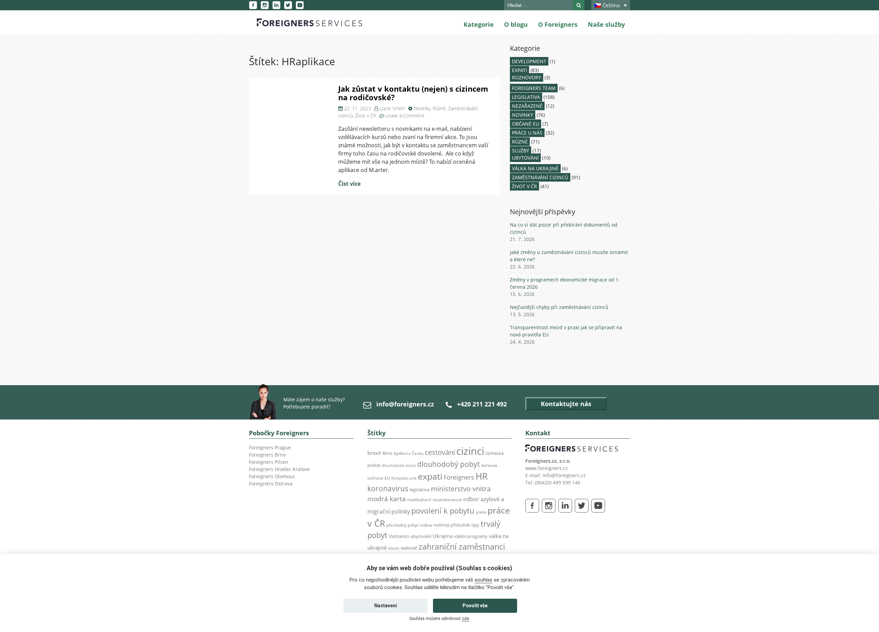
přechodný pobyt (402, 525)
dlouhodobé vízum (399, 465)
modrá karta (386, 498)
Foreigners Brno (267, 454)
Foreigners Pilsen (268, 462)
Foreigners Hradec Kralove (279, 469)
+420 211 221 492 (482, 404)
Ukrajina (443, 536)
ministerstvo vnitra (461, 488)
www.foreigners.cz (546, 468)
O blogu (516, 24)
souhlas (483, 580)
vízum (393, 548)
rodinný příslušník (451, 525)
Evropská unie (403, 478)
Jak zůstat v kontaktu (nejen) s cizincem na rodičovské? (413, 93)
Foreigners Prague (270, 447)
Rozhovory (526, 77)
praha (481, 512)
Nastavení (385, 605)
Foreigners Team (534, 88)
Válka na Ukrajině (535, 168)
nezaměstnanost (447, 499)
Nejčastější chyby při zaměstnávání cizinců (559, 307)
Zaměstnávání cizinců (540, 177)
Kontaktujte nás (566, 404)
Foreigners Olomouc (272, 476)
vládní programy (471, 536)
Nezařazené (527, 106)
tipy (475, 525)
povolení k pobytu (443, 510)
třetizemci (399, 536)
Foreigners (459, 477)
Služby (520, 150)
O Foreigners (558, 24)
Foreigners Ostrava (271, 483)
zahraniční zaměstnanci (462, 546)
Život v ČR (365, 115)
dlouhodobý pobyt (448, 464)
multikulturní (419, 500)
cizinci (470, 451)
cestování (440, 452)
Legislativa (526, 97)
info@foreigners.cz (405, 404)
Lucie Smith (392, 108)
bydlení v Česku (408, 453)
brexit (374, 452)
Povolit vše (475, 605)
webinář (409, 548)
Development (529, 61)
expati (430, 476)
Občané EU (525, 123)
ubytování (420, 536)
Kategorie (479, 24)
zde (465, 618)
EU (387, 478)
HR (482, 476)
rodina (426, 525)
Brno (387, 453)
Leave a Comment (405, 115)
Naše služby (606, 24)
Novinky (422, 108)
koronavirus (387, 488)
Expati (519, 70)
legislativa (420, 489)
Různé (439, 108)
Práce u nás (527, 132)
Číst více (349, 183)
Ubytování (525, 157)
